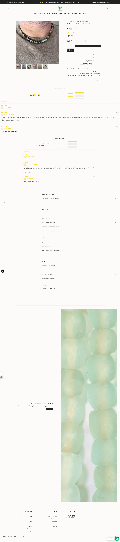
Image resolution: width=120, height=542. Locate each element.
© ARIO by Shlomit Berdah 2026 (9, 536)
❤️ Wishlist (29, 529)
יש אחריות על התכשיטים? (47, 274)
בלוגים (31, 531)
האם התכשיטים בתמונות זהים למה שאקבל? (51, 270)
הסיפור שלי (54, 524)
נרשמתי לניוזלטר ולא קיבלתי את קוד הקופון (51, 198)
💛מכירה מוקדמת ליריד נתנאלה (25, 514)
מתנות (31, 521)
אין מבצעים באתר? (46, 246)
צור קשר (30, 526)
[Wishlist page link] (115, 8)
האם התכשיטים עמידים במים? (48, 265)
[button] (110, 8)
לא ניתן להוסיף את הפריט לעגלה (49, 203)
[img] (4, 105)
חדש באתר (30, 524)
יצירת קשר (5, 202)
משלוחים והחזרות (6, 195)
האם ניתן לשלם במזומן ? (47, 218)
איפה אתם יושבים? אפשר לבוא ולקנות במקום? (52, 231)
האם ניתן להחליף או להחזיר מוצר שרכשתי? (51, 226)
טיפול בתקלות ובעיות (7, 193)
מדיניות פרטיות (53, 529)
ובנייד (43, 288)
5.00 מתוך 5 (39, 94)
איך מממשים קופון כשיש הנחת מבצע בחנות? (51, 250)
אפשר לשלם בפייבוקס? (47, 242)
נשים (31, 516)
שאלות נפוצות (54, 521)
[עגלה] (113, 8)
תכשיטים (5, 199)
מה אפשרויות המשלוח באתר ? (48, 222)
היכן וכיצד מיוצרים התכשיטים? (48, 278)
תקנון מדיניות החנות (52, 516)
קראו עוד (98, 80)
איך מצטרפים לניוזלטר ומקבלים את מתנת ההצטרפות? (53, 255)
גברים (31, 519)
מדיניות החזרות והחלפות (51, 514)
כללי (4, 197)
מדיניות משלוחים (53, 519)
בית (67, 21)
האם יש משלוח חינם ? (46, 213)
